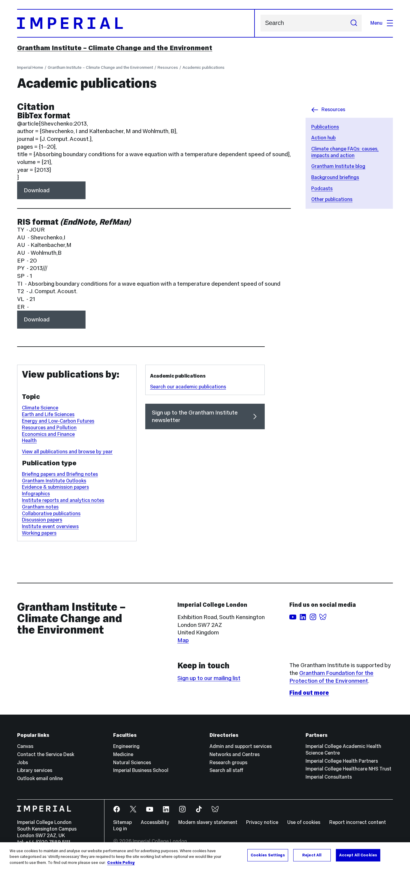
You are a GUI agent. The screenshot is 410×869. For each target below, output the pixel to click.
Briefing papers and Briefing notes (60, 474)
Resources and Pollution (49, 427)
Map (183, 640)
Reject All (311, 854)
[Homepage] (136, 23)
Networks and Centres (235, 754)
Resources (168, 67)
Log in (120, 828)
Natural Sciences (132, 762)
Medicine (123, 754)
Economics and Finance (48, 434)
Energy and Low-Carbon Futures (58, 421)
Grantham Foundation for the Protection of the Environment (331, 676)
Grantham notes (40, 507)
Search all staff (226, 770)
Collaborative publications (51, 513)
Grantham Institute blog (338, 166)
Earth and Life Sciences (48, 414)
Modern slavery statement (207, 822)
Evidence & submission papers (55, 487)
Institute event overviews (50, 526)
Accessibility (155, 822)
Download (37, 190)
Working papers (39, 533)
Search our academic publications (188, 387)
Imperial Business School (140, 770)
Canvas (25, 746)
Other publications (331, 199)
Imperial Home (30, 67)
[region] (205, 855)
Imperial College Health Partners (342, 761)
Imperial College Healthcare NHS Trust (348, 769)
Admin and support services (241, 746)
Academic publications (203, 67)
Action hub (323, 138)
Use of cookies (303, 822)
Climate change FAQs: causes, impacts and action (344, 152)
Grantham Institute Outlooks (54, 481)
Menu (376, 23)
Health (29, 440)
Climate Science (40, 408)
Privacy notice (262, 822)
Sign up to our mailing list (208, 678)
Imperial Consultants (329, 777)
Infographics (36, 494)
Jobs (22, 762)
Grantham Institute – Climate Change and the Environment (114, 48)
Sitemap (122, 822)
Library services (34, 770)
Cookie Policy (121, 862)
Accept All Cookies (358, 854)
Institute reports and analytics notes (63, 500)
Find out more (309, 692)
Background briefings (335, 177)
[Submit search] (354, 23)
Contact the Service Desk (45, 754)
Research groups (228, 762)
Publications (325, 127)
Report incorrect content (357, 822)
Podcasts (322, 188)
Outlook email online (40, 778)
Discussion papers (42, 520)
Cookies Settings (268, 854)
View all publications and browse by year (67, 451)
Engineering (126, 746)
